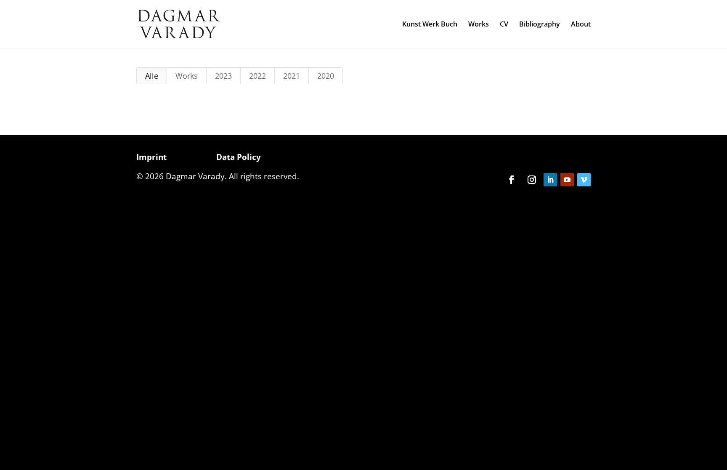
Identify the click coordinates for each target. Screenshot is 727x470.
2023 (223, 76)
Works (478, 25)
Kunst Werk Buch (429, 25)
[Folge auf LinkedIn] (550, 179)
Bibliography (539, 25)
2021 (291, 76)
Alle (151, 76)
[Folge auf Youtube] (567, 179)
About (581, 25)
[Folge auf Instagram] (531, 179)
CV (504, 25)
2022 (257, 76)
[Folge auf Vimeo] (584, 179)
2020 (325, 76)
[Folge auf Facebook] (511, 179)
